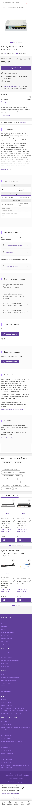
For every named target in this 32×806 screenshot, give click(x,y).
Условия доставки (6, 658)
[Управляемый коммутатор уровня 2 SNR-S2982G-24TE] (8, 505)
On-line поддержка (7, 652)
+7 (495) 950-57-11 (6, 702)
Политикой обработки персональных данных (14, 792)
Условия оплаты (6, 655)
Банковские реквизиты (8, 632)
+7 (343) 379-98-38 (6, 724)
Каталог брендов (6, 638)
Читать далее (5, 115)
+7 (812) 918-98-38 (6, 762)
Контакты (4, 629)
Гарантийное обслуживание (10, 660)
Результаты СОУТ (6, 641)
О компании (5, 621)
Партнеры (4, 635)
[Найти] (26, 3)
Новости (3, 624)
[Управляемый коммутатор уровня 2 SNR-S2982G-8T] (24, 505)
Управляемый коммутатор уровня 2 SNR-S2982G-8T (21, 524)
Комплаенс (4, 663)
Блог (2, 674)
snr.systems (4, 689)
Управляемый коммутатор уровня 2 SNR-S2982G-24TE (5, 524)
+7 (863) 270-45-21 (6, 738)
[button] (16, 25)
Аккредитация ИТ (6, 644)
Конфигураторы (6, 692)
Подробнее (4, 169)
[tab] (10, 122)
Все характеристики (7, 102)
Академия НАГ (5, 683)
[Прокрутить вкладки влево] (1, 122)
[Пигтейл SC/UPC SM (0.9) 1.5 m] (24, 566)
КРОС (3, 686)
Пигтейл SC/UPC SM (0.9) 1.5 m (22, 582)
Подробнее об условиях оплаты (12, 438)
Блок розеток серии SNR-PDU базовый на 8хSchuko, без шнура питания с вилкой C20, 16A (6, 584)
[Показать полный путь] (4, 7)
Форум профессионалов (9, 680)
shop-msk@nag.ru (6, 705)
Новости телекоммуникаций (10, 677)
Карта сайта (5, 666)
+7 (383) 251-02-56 (6, 750)
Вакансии (4, 627)
